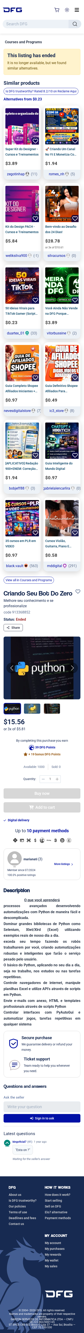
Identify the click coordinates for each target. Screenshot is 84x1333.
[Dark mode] (66, 9)
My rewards (53, 1254)
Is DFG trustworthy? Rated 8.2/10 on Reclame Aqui (41, 91)
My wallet (51, 1260)
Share (15, 627)
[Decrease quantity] (43, 779)
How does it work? (57, 1194)
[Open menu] (76, 9)
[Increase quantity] (57, 779)
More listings (62, 864)
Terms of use (18, 1212)
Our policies (17, 1206)
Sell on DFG (53, 1206)
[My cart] (57, 9)
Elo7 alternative (56, 1212)
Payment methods (58, 1218)
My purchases (55, 1249)
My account (53, 1243)
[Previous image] (11, 668)
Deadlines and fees (22, 1218)
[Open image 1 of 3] (42, 668)
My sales (51, 1266)
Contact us (16, 1224)
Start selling (53, 1200)
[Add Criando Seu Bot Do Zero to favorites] (77, 592)
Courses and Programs (23, 42)
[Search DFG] (75, 24)
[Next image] (72, 668)
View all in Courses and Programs (29, 580)
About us (15, 1194)
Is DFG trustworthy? (23, 1200)
